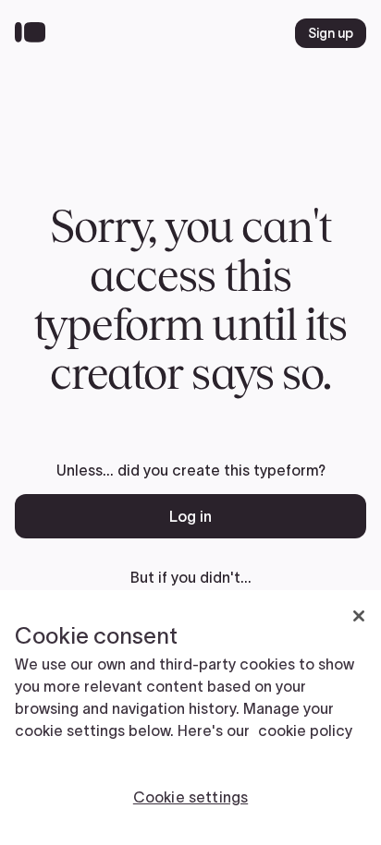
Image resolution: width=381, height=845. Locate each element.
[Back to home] (35, 33)
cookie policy (305, 730)
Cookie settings (190, 797)
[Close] (358, 616)
